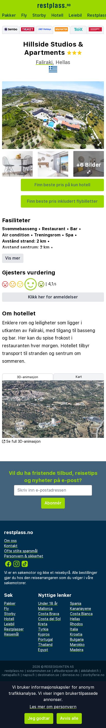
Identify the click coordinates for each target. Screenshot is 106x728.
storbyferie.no (93, 675)
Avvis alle (69, 718)
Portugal (45, 639)
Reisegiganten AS (59, 667)
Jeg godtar (39, 718)
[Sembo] (10, 30)
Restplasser (14, 629)
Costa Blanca (81, 614)
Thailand (45, 645)
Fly (24, 15)
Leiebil (75, 15)
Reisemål (11, 634)
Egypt (43, 650)
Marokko (77, 645)
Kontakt (10, 546)
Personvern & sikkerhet (23, 556)
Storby (39, 15)
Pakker (9, 15)
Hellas (75, 619)
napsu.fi (28, 675)
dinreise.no (71, 675)
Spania (75, 603)
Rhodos (76, 624)
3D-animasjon (27, 377)
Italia (74, 629)
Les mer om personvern (53, 706)
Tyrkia (43, 629)
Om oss (10, 541)
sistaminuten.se (39, 671)
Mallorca (45, 609)
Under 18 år (48, 603)
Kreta (42, 624)
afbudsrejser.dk (66, 671)
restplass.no (14, 671)
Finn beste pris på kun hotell (62, 184)
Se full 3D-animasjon (23, 441)
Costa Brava (48, 614)
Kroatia (76, 634)
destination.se (48, 675)
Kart (79, 377)
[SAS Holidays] (44, 30)
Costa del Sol (49, 619)
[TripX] (78, 30)
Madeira (76, 650)
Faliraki (44, 62)
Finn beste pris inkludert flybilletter (62, 201)
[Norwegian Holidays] (95, 30)
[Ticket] (27, 30)
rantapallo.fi (11, 675)
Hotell (57, 15)
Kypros (44, 634)
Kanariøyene (80, 609)
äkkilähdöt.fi (90, 671)
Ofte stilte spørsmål (21, 551)
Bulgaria (77, 639)
